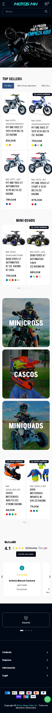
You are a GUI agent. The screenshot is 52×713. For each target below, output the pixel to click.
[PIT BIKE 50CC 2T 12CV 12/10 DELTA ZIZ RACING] (14, 104)
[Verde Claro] (34, 277)
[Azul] (35, 145)
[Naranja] (10, 145)
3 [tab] (25, 288)
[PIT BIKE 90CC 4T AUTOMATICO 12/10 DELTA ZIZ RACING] (14, 163)
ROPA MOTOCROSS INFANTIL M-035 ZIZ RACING (38, 495)
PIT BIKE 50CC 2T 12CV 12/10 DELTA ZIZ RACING (14, 131)
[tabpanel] (26, 150)
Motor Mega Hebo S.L (27, 705)
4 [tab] (28, 288)
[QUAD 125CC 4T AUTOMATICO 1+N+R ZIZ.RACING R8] (38, 236)
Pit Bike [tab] (8, 85)
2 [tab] (22, 288)
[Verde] (41, 145)
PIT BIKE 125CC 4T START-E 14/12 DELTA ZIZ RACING (40, 188)
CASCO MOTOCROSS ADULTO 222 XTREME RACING (14, 498)
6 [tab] (34, 288)
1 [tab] (19, 288)
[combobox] (26, 11)
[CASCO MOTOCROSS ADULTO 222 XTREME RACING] (13, 470)
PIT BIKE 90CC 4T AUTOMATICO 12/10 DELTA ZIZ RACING (14, 188)
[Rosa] (38, 145)
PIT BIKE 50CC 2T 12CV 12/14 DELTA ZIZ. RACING (40, 131)
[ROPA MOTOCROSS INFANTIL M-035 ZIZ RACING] (38, 470)
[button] (4, 4)
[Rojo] (10, 204)
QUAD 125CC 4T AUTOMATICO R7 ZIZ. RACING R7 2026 (13, 264)
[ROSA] (40, 277)
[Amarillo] (7, 145)
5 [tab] (31, 288)
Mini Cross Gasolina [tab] (26, 85)
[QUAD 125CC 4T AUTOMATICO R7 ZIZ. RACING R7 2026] (13, 236)
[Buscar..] (46, 11)
